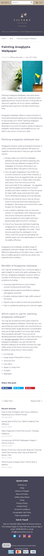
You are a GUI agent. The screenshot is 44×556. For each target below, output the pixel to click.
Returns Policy (22, 494)
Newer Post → (36, 401)
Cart (40, 3)
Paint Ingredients (22, 515)
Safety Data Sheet (22, 497)
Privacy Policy (22, 503)
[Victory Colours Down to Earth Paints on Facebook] (19, 537)
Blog (11, 38)
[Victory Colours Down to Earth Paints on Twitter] (14, 537)
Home (4, 38)
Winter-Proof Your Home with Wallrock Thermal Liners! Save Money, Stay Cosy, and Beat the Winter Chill (21, 452)
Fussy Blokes (18, 213)
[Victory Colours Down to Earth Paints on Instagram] (29, 537)
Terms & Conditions (22, 509)
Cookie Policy (22, 506)
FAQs (22, 488)
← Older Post (7, 401)
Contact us (22, 485)
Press (22, 500)
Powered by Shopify (21, 548)
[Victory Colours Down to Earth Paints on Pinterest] (24, 537)
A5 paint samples (12, 339)
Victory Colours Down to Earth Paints (24, 545)
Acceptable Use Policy (22, 512)
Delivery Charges (22, 491)
